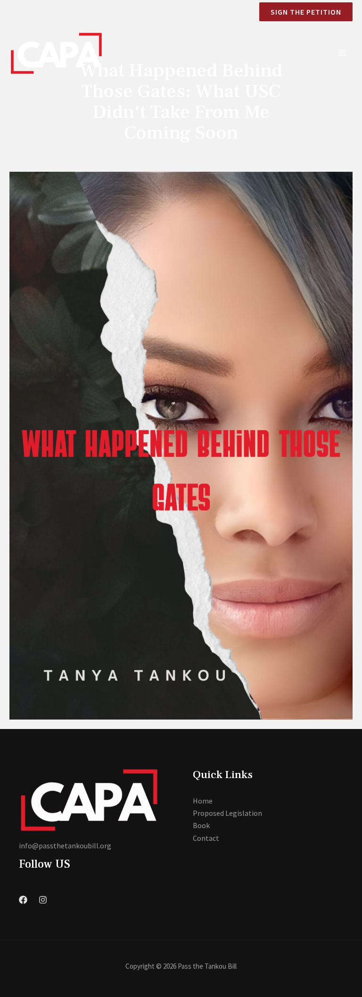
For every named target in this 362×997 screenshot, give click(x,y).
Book (201, 825)
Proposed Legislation (227, 813)
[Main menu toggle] (342, 52)
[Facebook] (23, 900)
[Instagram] (43, 900)
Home (203, 800)
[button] (302, 11)
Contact (206, 838)
